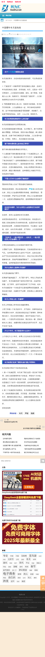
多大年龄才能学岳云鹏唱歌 (32, 428)
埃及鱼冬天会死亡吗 (10, 422)
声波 (31, 189)
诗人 (29, 577)
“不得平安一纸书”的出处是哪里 (13, 452)
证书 (24, 578)
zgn (7, 34)
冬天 (10, 71)
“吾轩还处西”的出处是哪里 (32, 449)
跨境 (5, 581)
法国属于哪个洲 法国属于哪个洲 (13, 445)
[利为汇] (22, 8)
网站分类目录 (29, 597)
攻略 (15, 566)
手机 (4, 567)
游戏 (36, 570)
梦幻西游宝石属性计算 (10, 442)
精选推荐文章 (38, 597)
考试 (4, 578)
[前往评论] (42, 583)
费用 (35, 578)
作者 (4, 559)
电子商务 (9, 573)
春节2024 (9, 20)
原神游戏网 (6, 408)
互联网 (24, 555)
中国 (11, 556)
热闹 (13, 71)
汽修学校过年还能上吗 (31, 445)
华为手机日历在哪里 (30, 442)
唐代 (5, 562)
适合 (18, 581)
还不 (12, 581)
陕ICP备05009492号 (27, 600)
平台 (27, 562)
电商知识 (10, 2)
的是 (31, 574)
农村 (22, 559)
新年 (21, 567)
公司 (17, 559)
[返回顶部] (42, 588)
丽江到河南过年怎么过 (31, 452)
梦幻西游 (23, 569)
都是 (23, 581)
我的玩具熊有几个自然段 (32, 438)
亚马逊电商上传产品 (9, 449)
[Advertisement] (22, 634)
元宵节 (11, 559)
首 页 (3, 2)
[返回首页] (42, 578)
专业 (5, 555)
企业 (40, 556)
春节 (33, 566)
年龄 (33, 563)
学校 (11, 563)
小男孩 (22, 609)
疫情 (19, 574)
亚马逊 (32, 555)
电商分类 (18, 2)
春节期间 (6, 570)
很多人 (39, 563)
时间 (26, 566)
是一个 (14, 570)
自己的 (11, 577)
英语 (19, 578)
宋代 (21, 562)
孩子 (15, 563)
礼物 (37, 574)
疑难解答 (18, 600)
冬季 (34, 559)
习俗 (17, 556)
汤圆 (30, 570)
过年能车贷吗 (7, 438)
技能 (9, 567)
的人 (26, 573)
